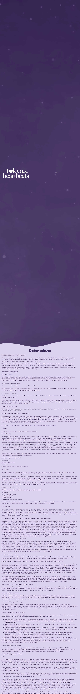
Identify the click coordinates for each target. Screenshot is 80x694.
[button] (56, 172)
